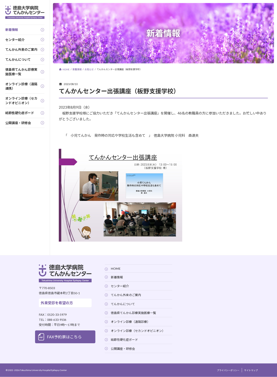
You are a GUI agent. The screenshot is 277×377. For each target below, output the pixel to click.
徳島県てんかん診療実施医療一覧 (133, 313)
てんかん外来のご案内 (126, 295)
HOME (115, 268)
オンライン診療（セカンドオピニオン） (138, 330)
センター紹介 (120, 286)
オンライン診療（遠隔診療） (130, 322)
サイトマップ (251, 370)
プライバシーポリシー (228, 370)
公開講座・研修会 (123, 348)
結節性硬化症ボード (124, 340)
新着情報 (117, 277)
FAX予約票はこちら (64, 337)
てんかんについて (123, 304)
